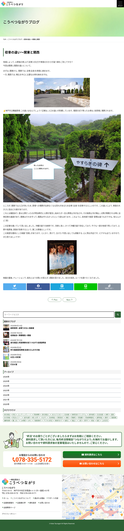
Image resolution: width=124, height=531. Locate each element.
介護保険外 (37, 420)
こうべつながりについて (21, 498)
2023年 (6, 390)
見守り (86, 420)
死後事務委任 (89, 417)
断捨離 (80, 417)
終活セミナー (16, 417)
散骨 (106, 417)
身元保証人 (45, 414)
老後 (92, 420)
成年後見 (92, 414)
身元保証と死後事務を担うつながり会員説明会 (28, 342)
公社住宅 (105, 420)
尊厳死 (73, 417)
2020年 (6, 404)
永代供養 (7, 417)
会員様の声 (21, 503)
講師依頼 (7, 420)
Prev (56, 299)
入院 (80, 420)
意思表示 (60, 417)
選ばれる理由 (39, 498)
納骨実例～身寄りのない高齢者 (22, 328)
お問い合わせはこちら (93, 463)
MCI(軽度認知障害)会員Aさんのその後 (25, 350)
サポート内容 (53, 498)
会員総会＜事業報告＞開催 (20, 335)
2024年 (6, 386)
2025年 (6, 381)
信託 (98, 420)
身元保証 (7, 414)
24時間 (23, 420)
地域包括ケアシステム (79, 414)
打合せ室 (13, 364)
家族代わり (58, 420)
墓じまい (15, 420)
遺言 (112, 414)
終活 (13, 414)
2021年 (6, 399)
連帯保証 (99, 417)
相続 (67, 417)
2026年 (6, 376)
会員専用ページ (9, 507)
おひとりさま (56, 414)
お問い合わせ (45, 503)
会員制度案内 (9, 503)
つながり (43, 417)
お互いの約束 (15, 357)
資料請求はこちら (93, 454)
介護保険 (113, 417)
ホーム (6, 498)
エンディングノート (24, 414)
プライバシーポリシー (9, 514)
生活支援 (100, 414)
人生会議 (66, 414)
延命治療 (27, 417)
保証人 (74, 420)
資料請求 (32, 503)
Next (68, 299)
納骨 (107, 414)
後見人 (67, 420)
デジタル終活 (48, 420)
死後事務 (36, 414)
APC (29, 420)
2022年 (6, 395)
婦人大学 (35, 417)
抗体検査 (52, 417)
